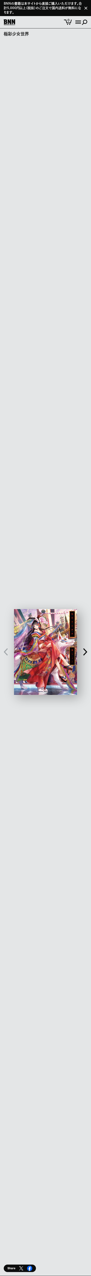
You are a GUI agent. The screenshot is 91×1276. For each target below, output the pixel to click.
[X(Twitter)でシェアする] (21, 1268)
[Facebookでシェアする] (29, 1268)
